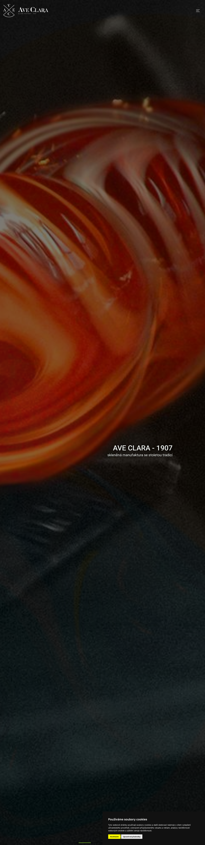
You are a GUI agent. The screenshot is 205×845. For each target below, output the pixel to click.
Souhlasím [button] (114, 837)
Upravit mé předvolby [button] (131, 837)
